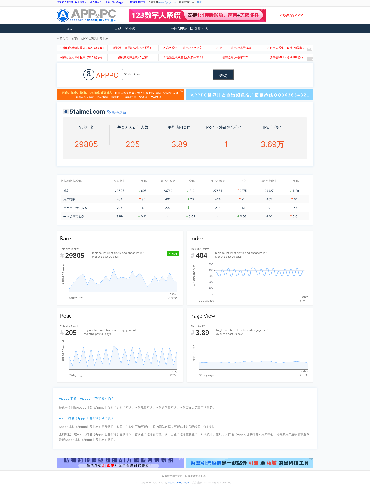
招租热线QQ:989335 (291, 15)
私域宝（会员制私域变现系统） (132, 47)
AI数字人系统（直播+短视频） (286, 47)
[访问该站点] (118, 112)
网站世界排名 (125, 28)
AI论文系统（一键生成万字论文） (184, 47)
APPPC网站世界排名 (95, 38)
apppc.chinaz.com (178, 482)
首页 (69, 28)
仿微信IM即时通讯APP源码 (286, 57)
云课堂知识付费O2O (235, 57)
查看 (199, 2)
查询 (223, 75)
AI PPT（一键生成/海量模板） (235, 47)
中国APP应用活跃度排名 (189, 28)
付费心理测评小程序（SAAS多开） (82, 57)
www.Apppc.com (167, 2)
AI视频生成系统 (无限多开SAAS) (184, 57)
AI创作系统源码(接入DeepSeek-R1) (82, 47)
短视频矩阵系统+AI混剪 (133, 57)
